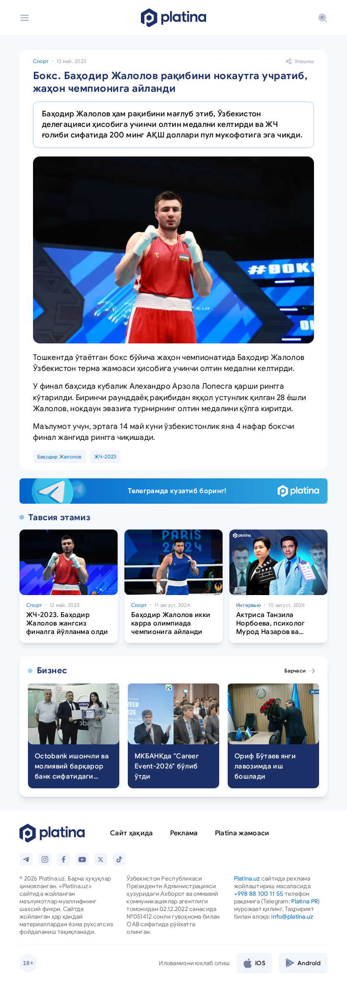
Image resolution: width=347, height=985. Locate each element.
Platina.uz (247, 878)
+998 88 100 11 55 (259, 893)
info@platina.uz (292, 916)
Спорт (41, 61)
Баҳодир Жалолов (59, 456)
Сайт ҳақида (131, 833)
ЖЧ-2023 (105, 456)
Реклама (184, 833)
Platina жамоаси (242, 833)
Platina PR (304, 901)
